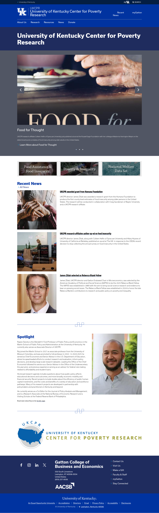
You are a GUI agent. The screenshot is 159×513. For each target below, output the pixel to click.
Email (86, 503)
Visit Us (116, 465)
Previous (20, 89)
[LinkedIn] (36, 465)
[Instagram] (29, 465)
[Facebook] (21, 465)
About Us (21, 22)
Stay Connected (120, 483)
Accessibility (113, 503)
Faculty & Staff (120, 474)
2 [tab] (79, 150)
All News (24, 187)
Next (138, 89)
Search (138, 2)
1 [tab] (76, 150)
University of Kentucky (27, 2)
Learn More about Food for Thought (38, 144)
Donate (71, 22)
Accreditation (64, 503)
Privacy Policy (98, 503)
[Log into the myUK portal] (127, 2)
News (61, 22)
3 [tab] (83, 150)
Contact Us (118, 461)
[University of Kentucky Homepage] (79, 498)
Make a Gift (118, 470)
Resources (49, 22)
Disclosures (126, 503)
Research (35, 22)
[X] (44, 465)
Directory (77, 503)
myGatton (137, 12)
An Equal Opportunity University (41, 503)
